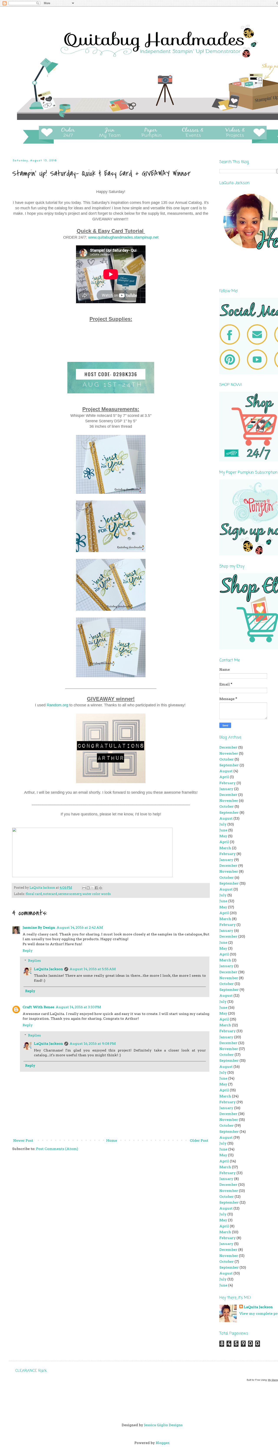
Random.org (57, 705)
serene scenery (69, 894)
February (227, 783)
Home (111, 1140)
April (224, 777)
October (226, 759)
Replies (34, 960)
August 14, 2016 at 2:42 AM (79, 927)
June (223, 830)
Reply (28, 950)
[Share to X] (92, 888)
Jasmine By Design (39, 927)
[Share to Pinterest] (100, 888)
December (228, 747)
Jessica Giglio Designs (163, 1425)
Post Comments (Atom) (57, 1149)
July (223, 824)
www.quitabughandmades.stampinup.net (123, 237)
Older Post (199, 1140)
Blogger (162, 1443)
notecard (50, 894)
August (226, 771)
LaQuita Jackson (48, 969)
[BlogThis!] (88, 888)
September (229, 765)
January (226, 789)
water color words (96, 894)
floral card (34, 894)
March (225, 848)
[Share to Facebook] (96, 888)
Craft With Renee (38, 1007)
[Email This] (84, 888)
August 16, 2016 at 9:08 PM (93, 1043)
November (228, 753)
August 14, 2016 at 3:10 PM (78, 1007)
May (223, 836)
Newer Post (23, 1140)
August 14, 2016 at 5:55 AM (93, 969)
